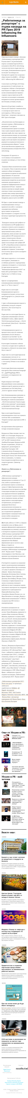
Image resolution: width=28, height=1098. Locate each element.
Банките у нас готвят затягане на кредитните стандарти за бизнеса (13, 859)
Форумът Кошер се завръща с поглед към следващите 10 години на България (13, 931)
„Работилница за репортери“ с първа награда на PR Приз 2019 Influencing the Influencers (14, 28)
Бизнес (4, 872)
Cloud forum (7, 1071)
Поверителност (20, 1089)
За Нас (4, 1089)
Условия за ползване (11, 1089)
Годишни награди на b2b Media (14, 1084)
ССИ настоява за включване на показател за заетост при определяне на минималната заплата (14, 1042)
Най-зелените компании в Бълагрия (14, 1082)
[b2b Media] (14, 2)
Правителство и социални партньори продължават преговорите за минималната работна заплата (13, 968)
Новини (4, 836)
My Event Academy (6, 1008)
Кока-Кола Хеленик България (14, 700)
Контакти (16, 1090)
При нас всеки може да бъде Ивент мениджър (13, 1004)
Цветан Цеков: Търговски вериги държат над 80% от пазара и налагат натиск (12, 895)
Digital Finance (7, 1069)
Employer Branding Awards (14, 1081)
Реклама (12, 1090)
